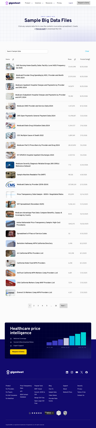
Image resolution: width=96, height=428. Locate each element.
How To (51, 389)
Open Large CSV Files (39, 402)
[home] (13, 3)
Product (8, 386)
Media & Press (67, 392)
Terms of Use (81, 392)
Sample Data (53, 392)
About (65, 389)
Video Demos (53, 395)
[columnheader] (10, 59)
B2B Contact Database (24, 396)
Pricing (59, 3)
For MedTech (10, 398)
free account (41, 29)
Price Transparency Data (26, 387)
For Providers (10, 389)
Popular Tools (38, 386)
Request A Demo (18, 352)
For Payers (9, 392)
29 (56, 306)
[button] (28, 3)
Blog (50, 386)
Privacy (79, 389)
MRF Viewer (38, 389)
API (21, 391)
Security (79, 386)
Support (65, 386)
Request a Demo (83, 3)
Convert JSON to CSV (39, 393)
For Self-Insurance (11, 395)
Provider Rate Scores (53, 400)
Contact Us (80, 395)
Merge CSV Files (39, 398)
